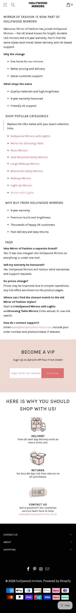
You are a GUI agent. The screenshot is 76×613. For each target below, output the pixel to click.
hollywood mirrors (29, 581)
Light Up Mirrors (21, 185)
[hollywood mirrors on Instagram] (41, 569)
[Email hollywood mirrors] (47, 569)
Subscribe (52, 373)
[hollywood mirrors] (38, 4)
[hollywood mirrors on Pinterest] (34, 569)
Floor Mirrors (19, 150)
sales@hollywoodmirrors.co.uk (38, 514)
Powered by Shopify (57, 581)
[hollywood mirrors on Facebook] (28, 569)
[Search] (13, 4)
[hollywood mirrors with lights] (50, 136)
